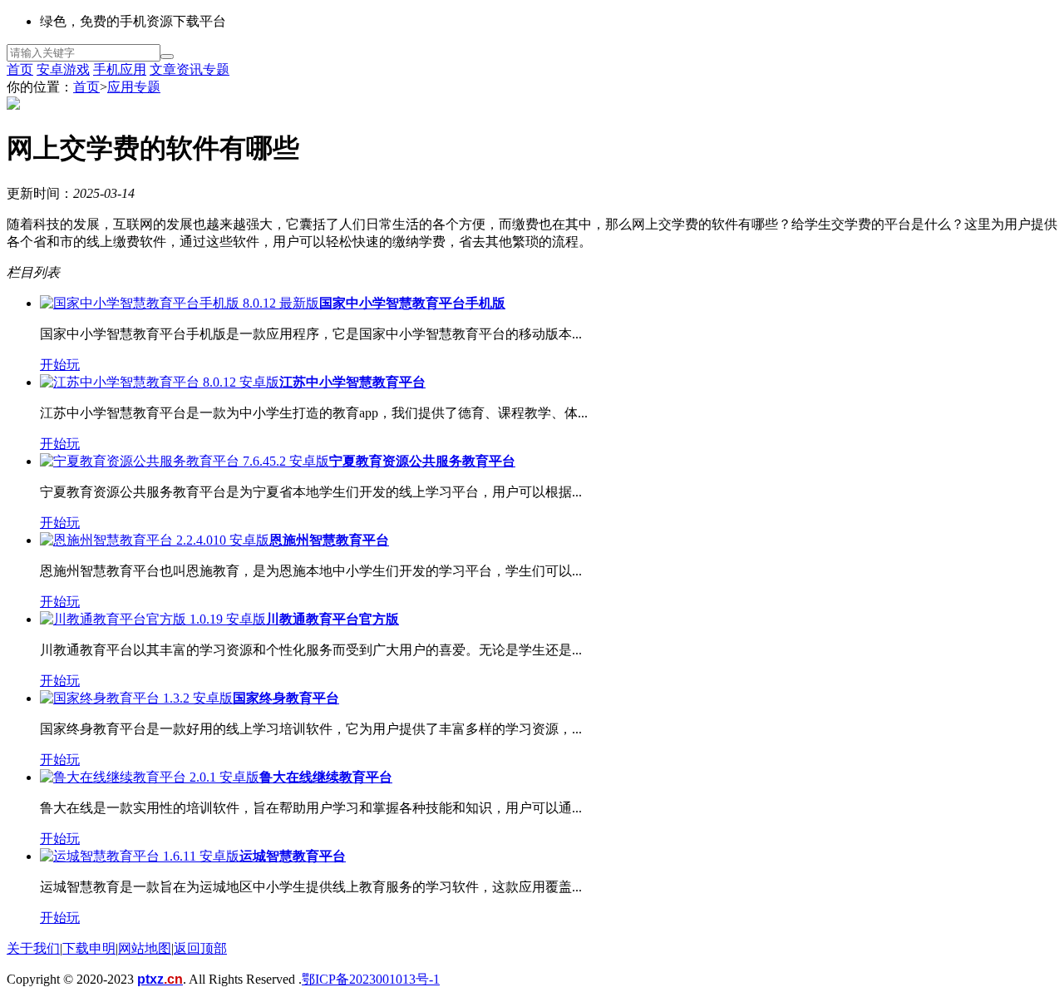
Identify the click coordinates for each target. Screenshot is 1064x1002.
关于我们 (33, 948)
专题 (216, 69)
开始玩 (60, 365)
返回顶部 (200, 948)
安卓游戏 (63, 69)
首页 (20, 69)
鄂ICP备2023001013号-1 (371, 979)
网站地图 (144, 948)
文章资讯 (176, 69)
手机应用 (119, 69)
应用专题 (133, 87)
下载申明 (89, 948)
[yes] (167, 56)
